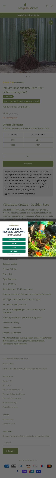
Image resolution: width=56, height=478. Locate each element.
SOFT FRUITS (14, 251)
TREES (14, 247)
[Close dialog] (54, 223)
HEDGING (14, 243)
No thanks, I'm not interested (14, 254)
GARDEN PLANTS (14, 239)
